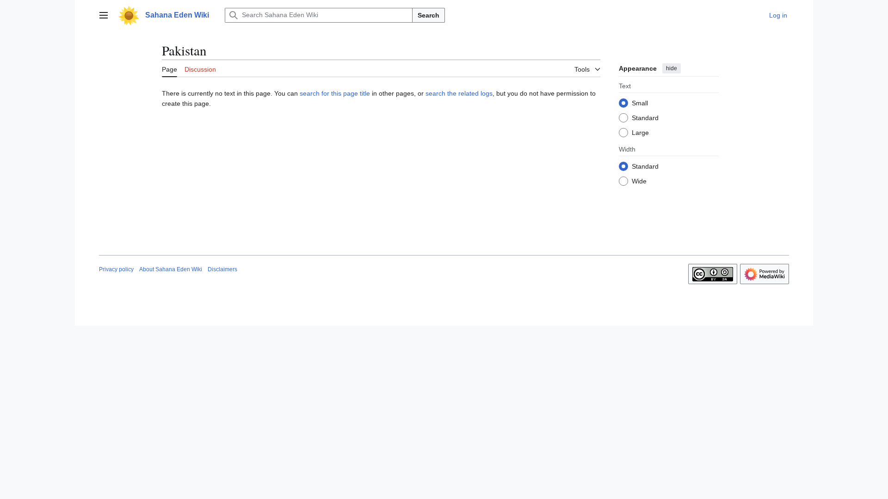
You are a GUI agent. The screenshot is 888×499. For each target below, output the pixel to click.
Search (428, 15)
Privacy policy (116, 269)
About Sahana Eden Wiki (170, 269)
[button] (103, 15)
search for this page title (335, 93)
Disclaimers (222, 269)
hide (671, 68)
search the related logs (459, 93)
